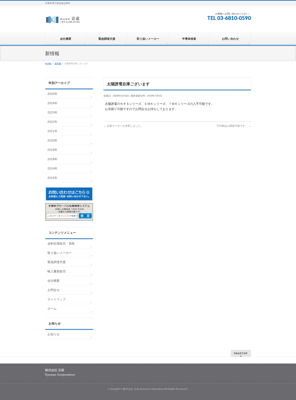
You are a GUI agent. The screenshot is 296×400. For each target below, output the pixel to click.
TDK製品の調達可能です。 (233, 125)
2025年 (52, 93)
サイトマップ (56, 299)
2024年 (52, 103)
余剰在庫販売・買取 (61, 243)
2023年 (52, 112)
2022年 (52, 121)
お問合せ (53, 290)
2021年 (52, 131)
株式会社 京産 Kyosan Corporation (143, 388)
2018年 (52, 159)
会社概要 (53, 280)
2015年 (52, 177)
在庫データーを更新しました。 (123, 125)
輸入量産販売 (56, 271)
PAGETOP (241, 353)
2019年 (52, 149)
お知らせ (53, 334)
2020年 (52, 140)
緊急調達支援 (56, 262)
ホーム (52, 308)
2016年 (52, 168)
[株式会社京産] (63, 21)
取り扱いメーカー (59, 253)
